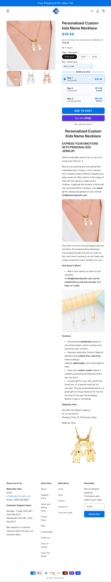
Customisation (47, 532)
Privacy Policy (44, 518)
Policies (61, 501)
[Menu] (8, 11)
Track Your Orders (45, 554)
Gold (83, 56)
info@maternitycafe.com (18, 496)
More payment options (83, 124)
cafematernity (59, 578)
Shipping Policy (44, 496)
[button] (92, 11)
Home (60, 489)
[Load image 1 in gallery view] (14, 78)
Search (44, 489)
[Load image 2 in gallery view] (30, 78)
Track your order (65, 512)
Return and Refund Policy (45, 507)
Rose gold (69, 56)
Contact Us (63, 507)
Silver (94, 56)
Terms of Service (45, 545)
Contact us (45, 538)
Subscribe (94, 514)
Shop (60, 495)
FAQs (43, 526)
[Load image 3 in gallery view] (46, 78)
